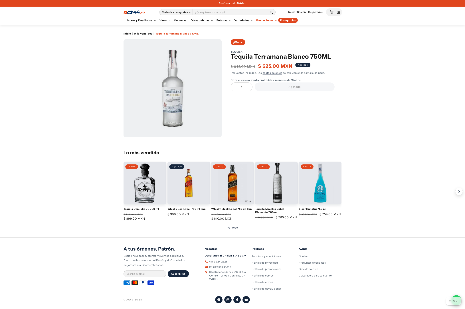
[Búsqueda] (271, 12)
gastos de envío (272, 72)
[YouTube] (246, 299)
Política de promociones (267, 269)
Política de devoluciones (267, 288)
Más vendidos (143, 33)
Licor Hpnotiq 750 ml (312, 208)
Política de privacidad (265, 262)
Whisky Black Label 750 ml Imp (231, 208)
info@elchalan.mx (220, 266)
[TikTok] (237, 299)
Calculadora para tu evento (315, 275)
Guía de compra (308, 269)
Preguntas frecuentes (312, 262)
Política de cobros (263, 275)
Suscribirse (178, 273)
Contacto (304, 256)
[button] (140, 20)
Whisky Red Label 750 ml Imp (186, 208)
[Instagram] (228, 299)
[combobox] (230, 12)
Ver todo (232, 227)
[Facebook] (219, 299)
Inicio (127, 33)
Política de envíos (262, 282)
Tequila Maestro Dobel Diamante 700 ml (269, 210)
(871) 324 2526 (218, 261)
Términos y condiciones (266, 256)
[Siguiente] (459, 191)
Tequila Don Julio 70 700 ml (141, 208)
